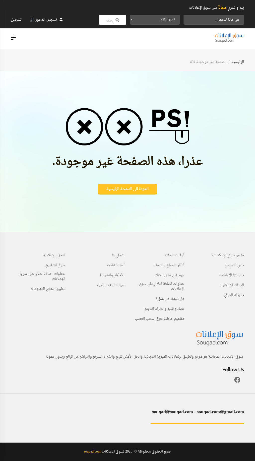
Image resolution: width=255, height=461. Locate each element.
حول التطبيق (55, 265)
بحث (110, 20)
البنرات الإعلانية (232, 285)
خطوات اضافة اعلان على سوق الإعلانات (161, 287)
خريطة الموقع (234, 295)
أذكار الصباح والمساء (169, 265)
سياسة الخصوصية (111, 285)
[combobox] (155, 20)
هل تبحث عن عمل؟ (170, 299)
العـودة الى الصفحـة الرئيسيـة (127, 189)
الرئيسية (238, 62)
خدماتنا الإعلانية (232, 275)
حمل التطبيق (234, 265)
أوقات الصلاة (174, 255)
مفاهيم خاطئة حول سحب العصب (159, 319)
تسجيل (16, 19)
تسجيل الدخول (45, 19)
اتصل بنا (118, 255)
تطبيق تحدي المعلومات (47, 289)
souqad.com (92, 451)
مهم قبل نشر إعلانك (169, 275)
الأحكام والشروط (112, 275)
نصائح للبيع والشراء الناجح (164, 309)
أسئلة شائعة (116, 265)
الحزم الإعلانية (54, 255)
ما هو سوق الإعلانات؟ (228, 255)
